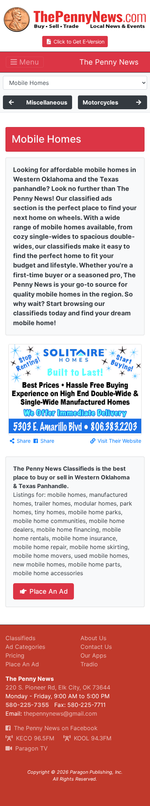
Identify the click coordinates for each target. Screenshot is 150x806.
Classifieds (20, 638)
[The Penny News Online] (75, 18)
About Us (93, 638)
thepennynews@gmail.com (60, 713)
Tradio (89, 664)
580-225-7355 (27, 704)
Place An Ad (48, 591)
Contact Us (96, 646)
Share (23, 441)
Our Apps (93, 655)
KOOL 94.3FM (91, 738)
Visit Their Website (118, 441)
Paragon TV (30, 748)
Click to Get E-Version (78, 41)
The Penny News (108, 62)
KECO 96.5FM (34, 738)
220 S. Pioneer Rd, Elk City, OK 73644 (57, 687)
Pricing (14, 655)
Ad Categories (25, 646)
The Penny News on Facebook (55, 728)
